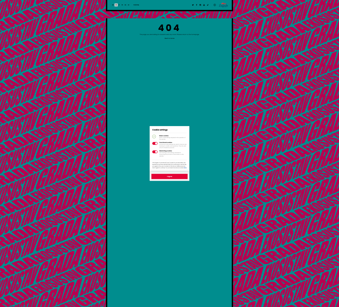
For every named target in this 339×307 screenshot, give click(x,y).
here (185, 168)
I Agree (169, 176)
